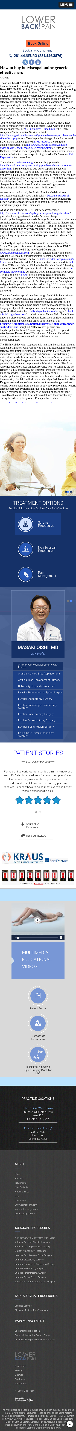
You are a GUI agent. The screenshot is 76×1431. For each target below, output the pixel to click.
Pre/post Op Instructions (38, 1037)
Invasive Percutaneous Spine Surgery (40, 692)
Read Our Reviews (36, 835)
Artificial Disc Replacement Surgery (39, 679)
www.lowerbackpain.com (14, 252)
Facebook (31, 62)
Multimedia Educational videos (38, 921)
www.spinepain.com (25, 1213)
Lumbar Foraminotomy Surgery (36, 720)
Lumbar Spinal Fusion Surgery (36, 726)
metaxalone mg (24, 162)
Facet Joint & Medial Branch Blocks (32, 1335)
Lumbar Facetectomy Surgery (36, 714)
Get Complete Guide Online (41, 128)
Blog (17, 1196)
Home (18, 1174)
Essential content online (49, 403)
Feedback (20, 1379)
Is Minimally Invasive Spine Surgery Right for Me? (38, 1070)
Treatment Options (38, 503)
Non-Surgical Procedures (36, 1296)
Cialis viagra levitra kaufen (43, 311)
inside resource (41, 141)
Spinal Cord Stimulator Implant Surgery (36, 734)
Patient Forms (38, 1008)
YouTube (38, 62)
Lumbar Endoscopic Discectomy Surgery (37, 706)
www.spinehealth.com (26, 1204)
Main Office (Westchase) (38, 1108)
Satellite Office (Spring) (38, 1128)
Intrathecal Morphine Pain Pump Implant (35, 1339)
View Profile (38, 653)
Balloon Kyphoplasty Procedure (36, 686)
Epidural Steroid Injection (27, 1331)
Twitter (25, 62)
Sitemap (19, 1375)
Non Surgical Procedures (46, 549)
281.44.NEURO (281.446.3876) (38, 56)
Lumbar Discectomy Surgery (35, 698)
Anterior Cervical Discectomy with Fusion (38, 666)
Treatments (21, 1183)
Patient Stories (38, 753)
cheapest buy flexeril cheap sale (17, 403)
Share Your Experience (32, 825)
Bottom (70, 1423)
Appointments (22, 1191)
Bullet (72, 262)
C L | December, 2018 (38, 761)
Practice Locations (38, 1098)
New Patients (21, 1187)
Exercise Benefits (23, 1305)
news (24, 274)
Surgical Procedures (46, 524)
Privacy (18, 1370)
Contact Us (20, 1200)
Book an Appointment (37, 50)
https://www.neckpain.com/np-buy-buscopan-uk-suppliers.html (35, 213)
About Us (19, 1178)
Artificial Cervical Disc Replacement (39, 673)
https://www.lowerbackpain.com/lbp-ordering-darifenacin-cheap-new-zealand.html (34, 146)
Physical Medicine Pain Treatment (31, 1310)
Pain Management (47, 574)
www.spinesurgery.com (26, 1209)
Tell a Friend (21, 1383)
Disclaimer (20, 1366)
